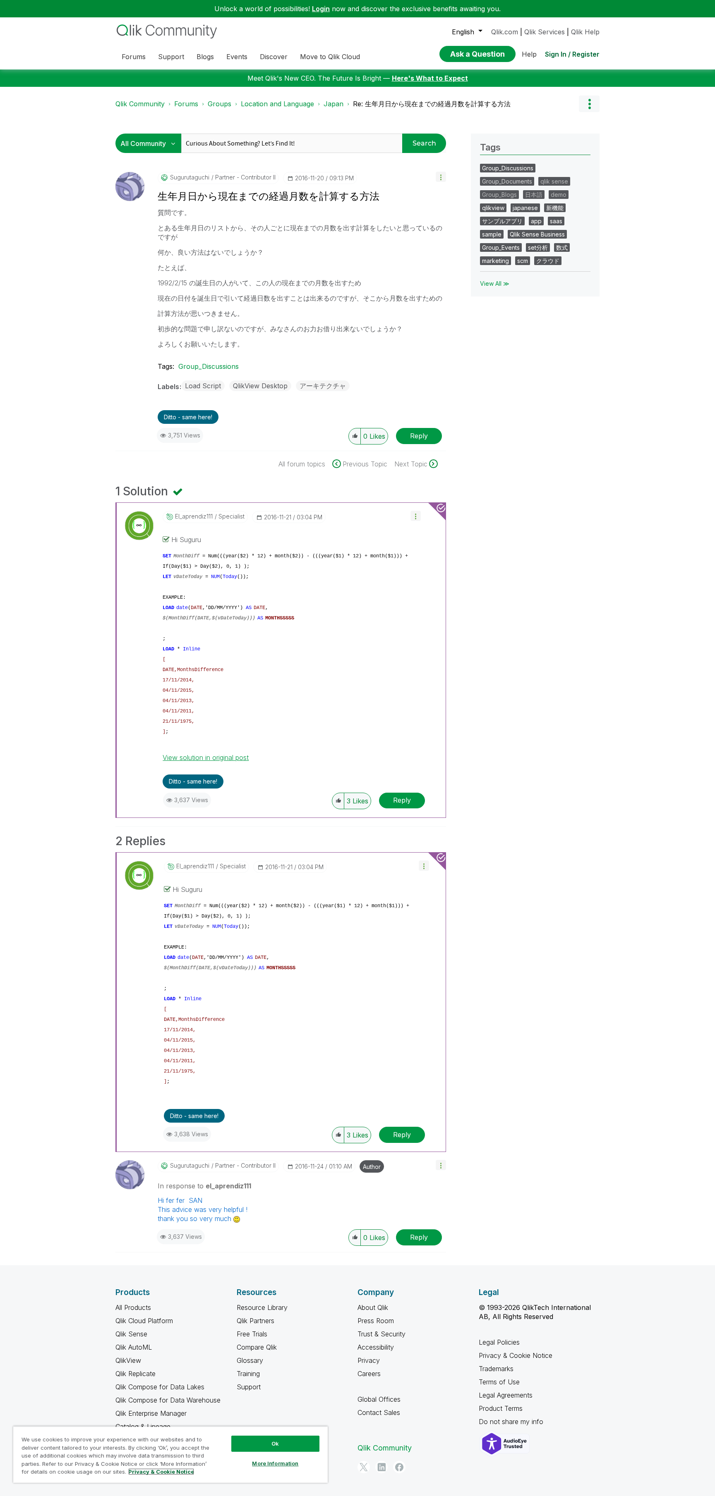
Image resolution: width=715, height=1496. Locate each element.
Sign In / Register (572, 54)
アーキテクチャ (323, 385)
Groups (219, 104)
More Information (275, 1463)
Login (321, 9)
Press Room (376, 1321)
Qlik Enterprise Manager (151, 1413)
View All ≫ (494, 283)
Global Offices (379, 1399)
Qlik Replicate (135, 1373)
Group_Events (501, 247)
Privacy (369, 1360)
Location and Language (277, 104)
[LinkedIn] (381, 1467)
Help (529, 54)
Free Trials (252, 1334)
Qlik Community (140, 104)
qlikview (493, 207)
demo (558, 194)
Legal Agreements (506, 1395)
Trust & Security (381, 1334)
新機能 (555, 207)
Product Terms (501, 1408)
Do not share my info (512, 1421)
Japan (333, 104)
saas (556, 221)
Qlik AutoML (133, 1347)
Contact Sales (379, 1412)
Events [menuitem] (236, 57)
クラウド (547, 260)
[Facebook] (399, 1467)
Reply (419, 436)
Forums (186, 104)
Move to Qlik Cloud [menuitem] (330, 57)
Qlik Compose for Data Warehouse (168, 1400)
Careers (369, 1373)
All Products (133, 1307)
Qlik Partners (255, 1321)
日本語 (533, 194)
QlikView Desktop (260, 385)
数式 (562, 247)
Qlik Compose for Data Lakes (159, 1387)
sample (491, 234)
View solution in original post (206, 757)
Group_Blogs (499, 194)
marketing (495, 260)
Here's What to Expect (430, 78)
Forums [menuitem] (134, 57)
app (536, 221)
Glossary (250, 1360)
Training (248, 1373)
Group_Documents (507, 181)
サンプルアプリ (502, 221)
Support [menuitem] (171, 57)
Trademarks (496, 1369)
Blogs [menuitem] (205, 57)
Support (249, 1387)
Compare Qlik (257, 1347)
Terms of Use (499, 1382)
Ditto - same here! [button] (188, 417)
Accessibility (376, 1347)
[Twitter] (364, 1467)
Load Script (203, 385)
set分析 (538, 247)
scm (522, 260)
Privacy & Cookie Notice (515, 1355)
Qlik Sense (131, 1334)
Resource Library (262, 1307)
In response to (204, 1186)
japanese (525, 207)
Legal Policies (499, 1342)
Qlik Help (585, 32)
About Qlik (373, 1307)
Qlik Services (544, 32)
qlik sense (554, 181)
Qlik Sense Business (537, 234)
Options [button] (589, 104)
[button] (441, 177)
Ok (275, 1443)
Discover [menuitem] (274, 57)
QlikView (128, 1360)
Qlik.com (504, 32)
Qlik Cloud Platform (144, 1321)
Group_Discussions (208, 366)
